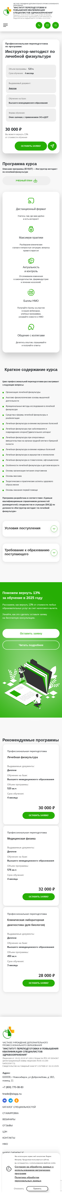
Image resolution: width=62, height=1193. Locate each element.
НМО (5, 1143)
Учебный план (24, 180)
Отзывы (7, 1125)
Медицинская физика (21, 838)
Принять (37, 1188)
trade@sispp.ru (11, 1093)
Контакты (8, 1137)
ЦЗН (4, 1131)
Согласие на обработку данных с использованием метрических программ (34, 1170)
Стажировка (10, 1113)
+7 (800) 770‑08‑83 (12, 1087)
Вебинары (8, 1119)
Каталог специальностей (19, 1107)
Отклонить (19, 1188)
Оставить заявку (31, 146)
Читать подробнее (31, 645)
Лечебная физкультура (22, 757)
